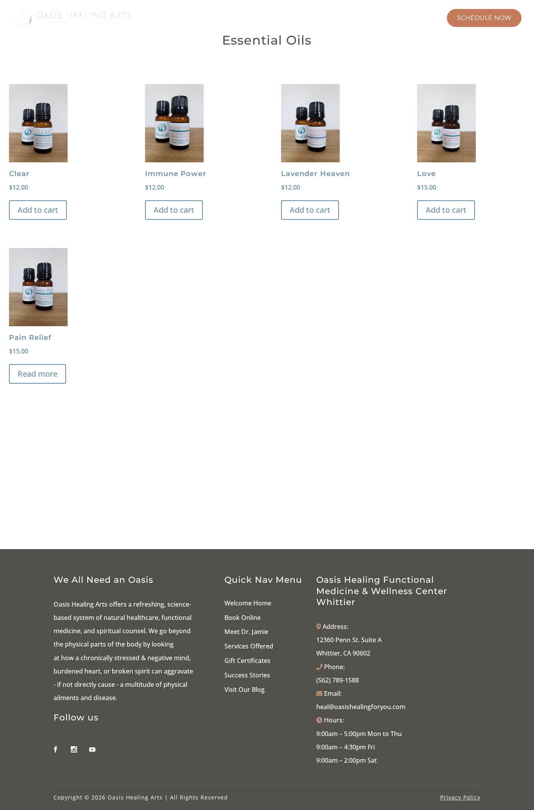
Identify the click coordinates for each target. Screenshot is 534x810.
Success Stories (247, 675)
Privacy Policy (460, 797)
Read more (37, 373)
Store (389, 18)
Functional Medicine (204, 18)
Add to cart (38, 210)
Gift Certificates (247, 660)
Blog (427, 18)
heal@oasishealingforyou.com (360, 706)
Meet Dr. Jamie (246, 631)
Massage (344, 18)
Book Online (242, 617)
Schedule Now (484, 18)
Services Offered (248, 646)
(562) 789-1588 (337, 680)
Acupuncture (285, 18)
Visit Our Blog (244, 689)
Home (95, 18)
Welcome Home (247, 603)
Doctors (131, 18)
